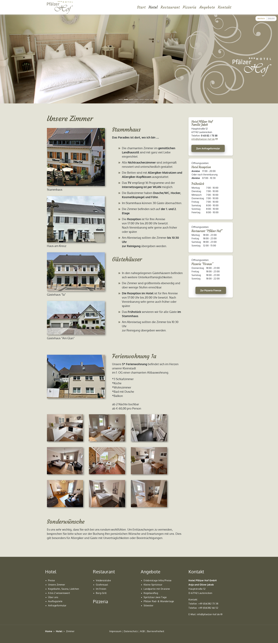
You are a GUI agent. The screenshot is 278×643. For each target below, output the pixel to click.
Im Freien (101, 588)
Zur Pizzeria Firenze (210, 290)
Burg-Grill (101, 593)
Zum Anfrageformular (208, 148)
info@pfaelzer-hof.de (203, 139)
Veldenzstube (103, 580)
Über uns (53, 597)
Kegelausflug (151, 593)
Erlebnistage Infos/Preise (158, 580)
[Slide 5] (141, 99)
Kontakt (224, 7)
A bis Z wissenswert (59, 593)
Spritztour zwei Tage (155, 597)
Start (141, 7)
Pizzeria (189, 7)
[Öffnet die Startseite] (60, 7)
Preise (51, 580)
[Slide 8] (157, 99)
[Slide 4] (136, 99)
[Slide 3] (131, 99)
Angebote (207, 7)
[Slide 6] (147, 99)
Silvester (148, 605)
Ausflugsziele (55, 601)
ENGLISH (271, 19)
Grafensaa (101, 584)
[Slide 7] (152, 99)
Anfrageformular (57, 605)
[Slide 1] (121, 99)
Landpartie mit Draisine (157, 588)
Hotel (153, 7)
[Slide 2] (126, 99)
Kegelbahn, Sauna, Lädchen (63, 588)
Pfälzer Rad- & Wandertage (159, 601)
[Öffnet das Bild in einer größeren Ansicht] (77, 157)
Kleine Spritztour (153, 584)
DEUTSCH (261, 19)
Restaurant (170, 7)
